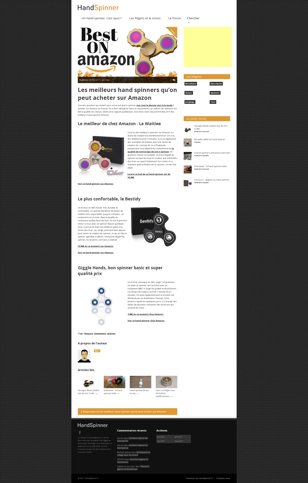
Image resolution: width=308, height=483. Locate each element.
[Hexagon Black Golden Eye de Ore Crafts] (88, 387)
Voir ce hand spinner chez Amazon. (146, 320)
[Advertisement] (208, 47)
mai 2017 (161, 441)
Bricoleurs (190, 83)
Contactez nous (223, 478)
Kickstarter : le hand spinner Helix (113, 392)
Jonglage (189, 102)
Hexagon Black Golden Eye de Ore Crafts (88, 392)
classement (100, 333)
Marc (97, 350)
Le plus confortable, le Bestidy (109, 199)
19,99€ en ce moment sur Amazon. (96, 246)
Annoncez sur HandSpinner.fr (199, 478)
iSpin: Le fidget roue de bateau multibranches (165, 393)
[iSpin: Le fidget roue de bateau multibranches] (166, 387)
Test (213, 102)
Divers (173, 31)
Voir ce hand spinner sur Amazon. (96, 183)
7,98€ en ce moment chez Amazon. (146, 314)
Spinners (215, 92)
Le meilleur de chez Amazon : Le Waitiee (119, 123)
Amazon (88, 333)
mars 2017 (178, 441)
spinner (111, 333)
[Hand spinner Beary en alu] (140, 387)
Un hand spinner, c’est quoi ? (102, 18)
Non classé (216, 83)
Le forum (174, 18)
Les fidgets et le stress (145, 18)
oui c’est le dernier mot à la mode (154, 105)
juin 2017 (161, 437)
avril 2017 (178, 437)
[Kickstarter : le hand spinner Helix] (114, 387)
